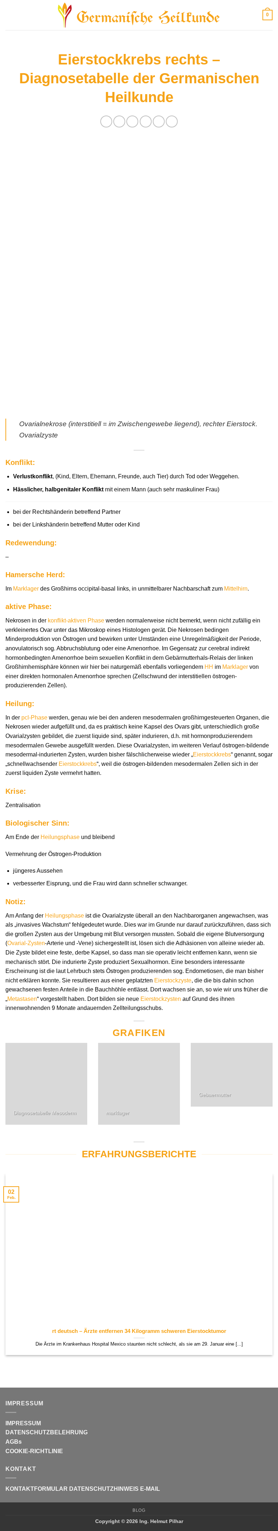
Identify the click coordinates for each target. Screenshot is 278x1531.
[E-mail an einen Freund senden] (146, 121)
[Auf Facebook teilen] (119, 121)
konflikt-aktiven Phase (76, 620)
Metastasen (22, 999)
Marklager (26, 589)
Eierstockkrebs (212, 754)
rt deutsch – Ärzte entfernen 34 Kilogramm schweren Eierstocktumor (139, 1331)
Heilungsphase (60, 837)
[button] (9, 15)
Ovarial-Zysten (26, 943)
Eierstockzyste (172, 980)
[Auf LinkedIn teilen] (172, 121)
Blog (138, 1510)
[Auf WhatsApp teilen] (106, 121)
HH (209, 667)
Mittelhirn (236, 589)
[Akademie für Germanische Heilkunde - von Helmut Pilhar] (139, 15)
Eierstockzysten (160, 999)
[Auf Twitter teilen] (132, 121)
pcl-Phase (34, 717)
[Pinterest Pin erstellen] (159, 121)
